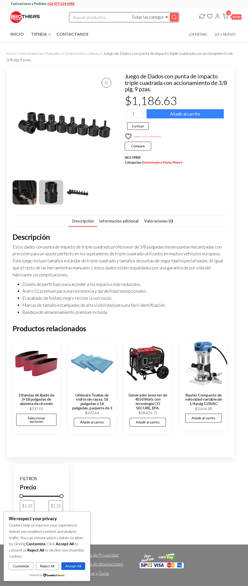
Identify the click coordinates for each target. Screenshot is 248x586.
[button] (231, 17)
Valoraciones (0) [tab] (158, 221)
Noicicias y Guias (93, 573)
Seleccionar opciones (36, 419)
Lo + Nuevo (225, 34)
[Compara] (202, 17)
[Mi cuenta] (217, 17)
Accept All (73, 566)
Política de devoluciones (100, 564)
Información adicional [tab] (119, 221)
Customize (21, 566)
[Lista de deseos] (210, 17)
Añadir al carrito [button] (92, 422)
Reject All (47, 566)
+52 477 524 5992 (61, 4)
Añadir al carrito (185, 113)
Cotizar (138, 126)
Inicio (17, 34)
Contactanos (72, 34)
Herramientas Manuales (40, 53)
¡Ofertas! (198, 34)
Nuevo (177, 162)
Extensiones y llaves (82, 53)
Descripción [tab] (83, 221)
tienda (39, 34)
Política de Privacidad (98, 555)
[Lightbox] (106, 83)
